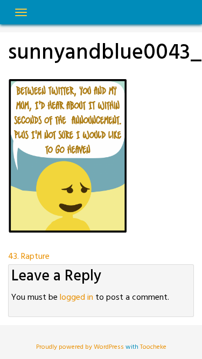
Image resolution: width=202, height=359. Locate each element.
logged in (76, 298)
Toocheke (153, 347)
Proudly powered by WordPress (81, 347)
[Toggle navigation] (21, 12)
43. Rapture (29, 257)
